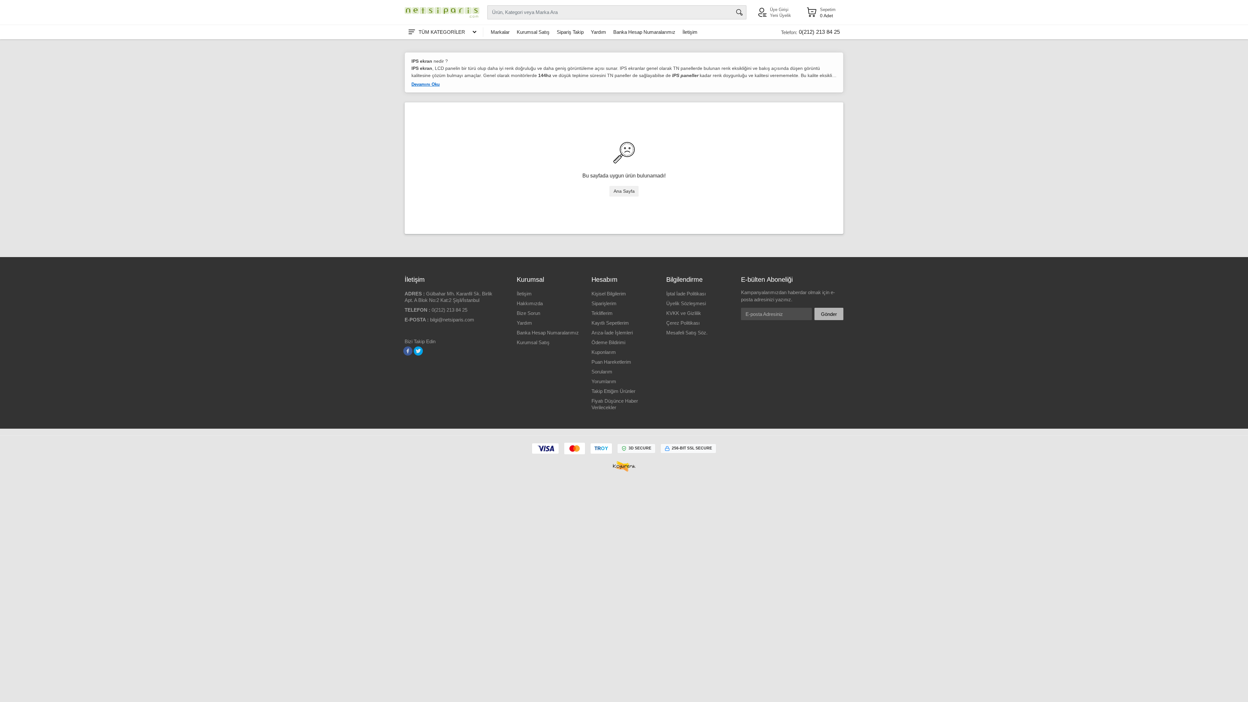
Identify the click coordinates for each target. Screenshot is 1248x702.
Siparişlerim (604, 303)
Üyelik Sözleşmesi (686, 303)
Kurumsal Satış (533, 32)
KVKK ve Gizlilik (683, 313)
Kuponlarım (604, 352)
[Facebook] (407, 351)
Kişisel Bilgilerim (609, 293)
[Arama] (739, 12)
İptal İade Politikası (686, 293)
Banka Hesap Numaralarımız (644, 32)
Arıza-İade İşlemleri (612, 332)
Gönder (829, 314)
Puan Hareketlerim (611, 362)
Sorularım (602, 371)
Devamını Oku (425, 84)
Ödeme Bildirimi (608, 342)
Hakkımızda (530, 303)
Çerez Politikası (683, 323)
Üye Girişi (779, 9)
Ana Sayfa (624, 191)
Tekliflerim (602, 313)
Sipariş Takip (570, 32)
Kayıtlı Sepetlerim (610, 323)
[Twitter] (418, 351)
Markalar (500, 32)
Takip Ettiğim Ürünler (613, 391)
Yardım (598, 32)
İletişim (689, 32)
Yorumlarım (604, 381)
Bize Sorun (528, 313)
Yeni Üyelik (780, 15)
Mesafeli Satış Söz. (687, 332)
